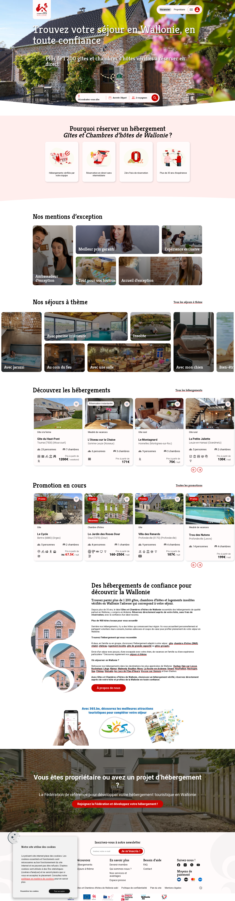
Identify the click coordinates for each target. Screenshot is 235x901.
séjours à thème (138, 654)
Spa (93, 671)
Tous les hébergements (188, 390)
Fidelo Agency (200, 888)
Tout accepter (59, 891)
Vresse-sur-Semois (151, 671)
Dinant (170, 668)
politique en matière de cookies (37, 878)
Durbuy (177, 666)
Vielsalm (109, 671)
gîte (171, 643)
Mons (140, 668)
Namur (113, 668)
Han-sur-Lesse (189, 666)
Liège (106, 668)
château (103, 646)
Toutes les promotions (189, 485)
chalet (94, 646)
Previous (193, 469)
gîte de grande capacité (139, 646)
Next (76, 416)
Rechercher (154, 97)
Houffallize (180, 668)
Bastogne (192, 668)
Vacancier (165, 9)
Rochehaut (96, 668)
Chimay (100, 671)
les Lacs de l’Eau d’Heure (127, 671)
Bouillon (132, 668)
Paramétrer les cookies (29, 891)
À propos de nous (108, 688)
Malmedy (122, 668)
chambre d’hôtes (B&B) (186, 643)
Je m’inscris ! (130, 851)
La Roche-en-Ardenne (155, 668)
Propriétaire (179, 9)
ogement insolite (117, 646)
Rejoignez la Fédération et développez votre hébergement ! (117, 804)
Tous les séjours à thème (188, 302)
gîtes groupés (162, 646)
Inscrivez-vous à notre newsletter (117, 842)
